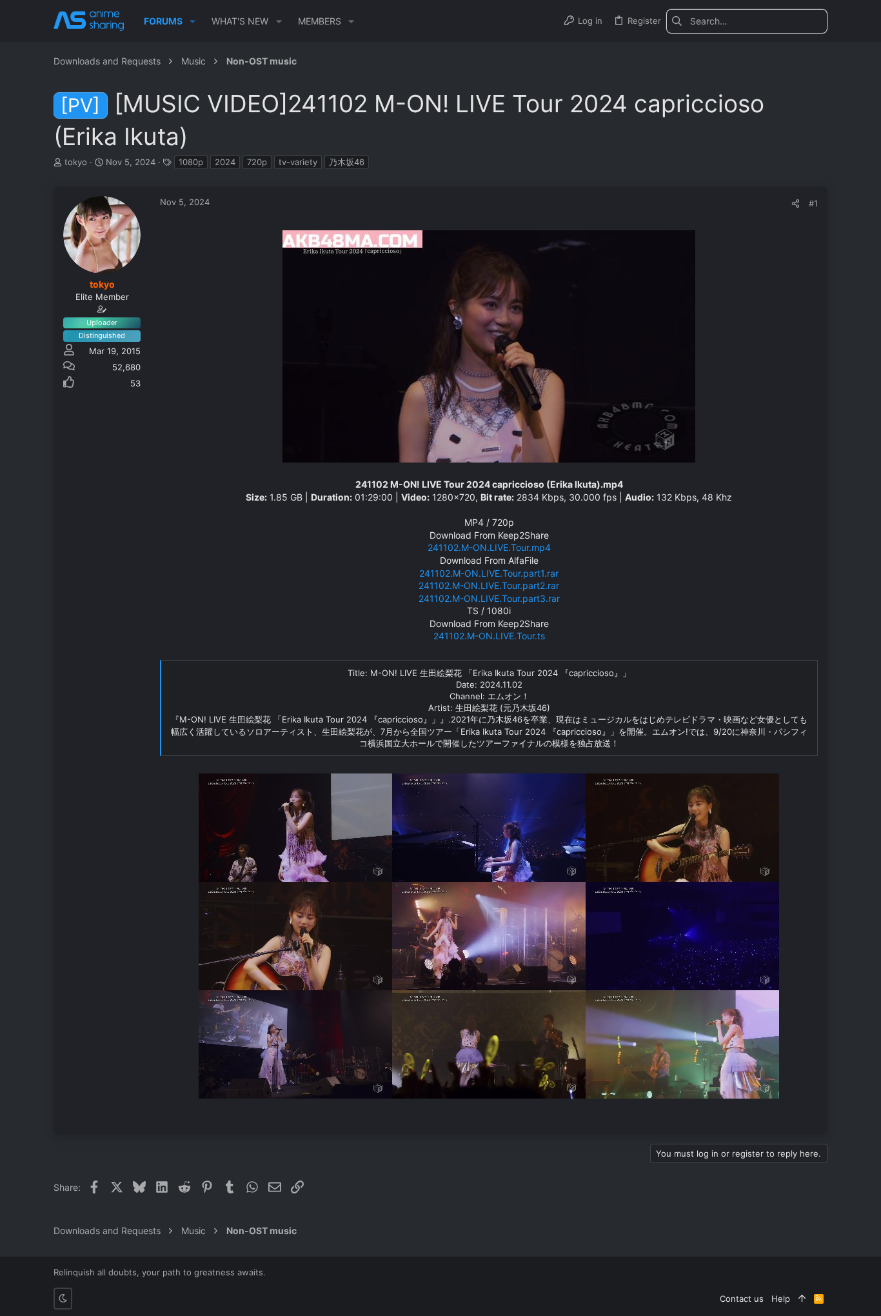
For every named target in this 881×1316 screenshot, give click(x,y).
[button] (192, 21)
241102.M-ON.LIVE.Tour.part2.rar (489, 585)
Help (780, 1298)
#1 (813, 203)
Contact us (742, 1298)
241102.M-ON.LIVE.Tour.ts (489, 635)
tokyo (75, 162)
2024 (225, 162)
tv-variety (298, 162)
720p (257, 162)
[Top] (802, 1298)
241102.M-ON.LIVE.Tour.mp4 (489, 547)
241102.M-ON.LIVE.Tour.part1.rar (489, 573)
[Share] (795, 203)
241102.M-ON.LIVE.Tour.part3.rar (489, 598)
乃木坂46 (346, 162)
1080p (191, 162)
